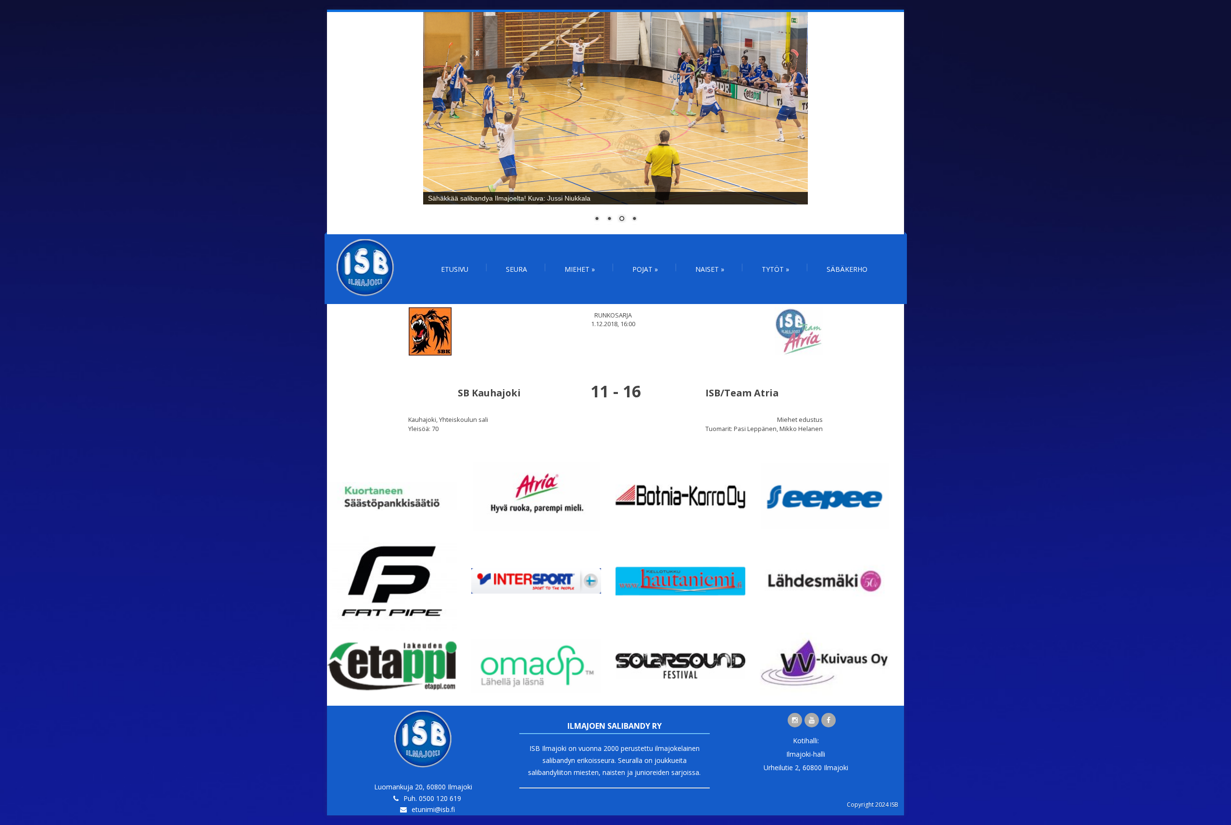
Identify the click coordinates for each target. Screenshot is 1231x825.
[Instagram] (795, 720)
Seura (516, 269)
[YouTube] (811, 720)
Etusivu (454, 269)
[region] (615, 123)
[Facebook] (828, 720)
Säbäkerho (847, 269)
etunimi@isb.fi (433, 809)
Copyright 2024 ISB (872, 804)
